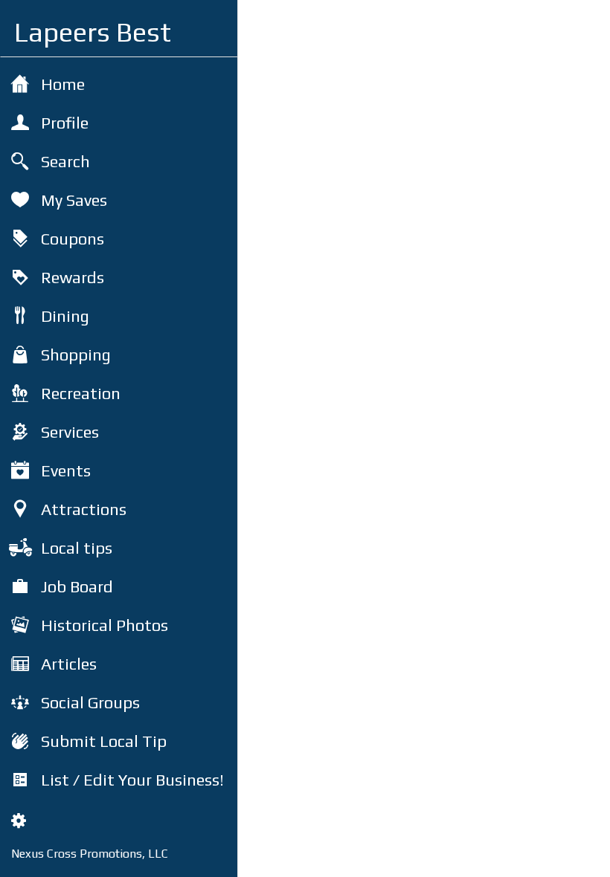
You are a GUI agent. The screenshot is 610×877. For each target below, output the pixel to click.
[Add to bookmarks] (544, 856)
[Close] (262, 24)
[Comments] (580, 856)
